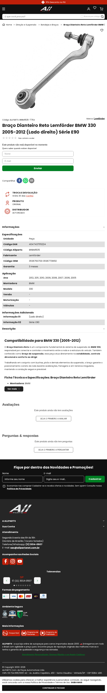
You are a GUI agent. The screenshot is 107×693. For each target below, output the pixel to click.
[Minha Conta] (88, 9)
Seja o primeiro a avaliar (53, 418)
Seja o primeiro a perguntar (53, 450)
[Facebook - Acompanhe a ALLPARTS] (5, 561)
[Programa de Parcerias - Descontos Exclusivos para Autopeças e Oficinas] (30, 635)
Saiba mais (76, 682)
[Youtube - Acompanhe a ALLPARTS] (20, 561)
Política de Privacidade (19, 488)
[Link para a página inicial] (7, 24)
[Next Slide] (37, 580)
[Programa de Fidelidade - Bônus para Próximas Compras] (49, 635)
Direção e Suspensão (26, 24)
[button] (53, 227)
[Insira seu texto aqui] (5, 617)
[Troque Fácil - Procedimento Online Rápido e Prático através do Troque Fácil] (11, 635)
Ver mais (12, 389)
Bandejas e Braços (50, 24)
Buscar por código (92, 16)
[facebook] (19, 181)
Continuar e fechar (53, 688)
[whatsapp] (25, 181)
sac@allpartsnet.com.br (25, 547)
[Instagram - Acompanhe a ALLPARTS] (12, 561)
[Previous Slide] (6, 580)
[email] (31, 181)
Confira (29, 195)
